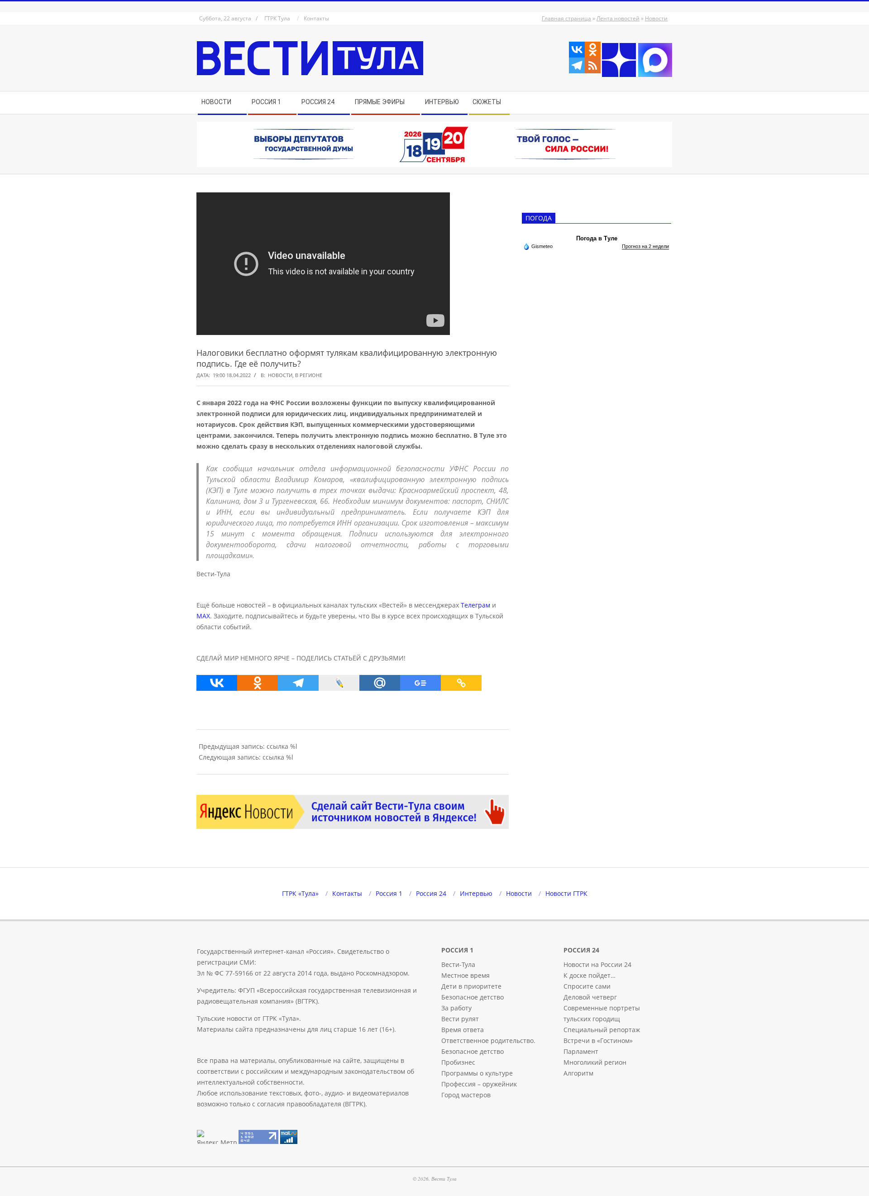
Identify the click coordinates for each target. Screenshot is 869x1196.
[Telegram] (577, 65)
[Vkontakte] (577, 49)
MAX (203, 616)
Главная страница (566, 18)
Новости (656, 18)
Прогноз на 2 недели (645, 246)
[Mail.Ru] (379, 683)
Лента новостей (618, 18)
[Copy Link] (461, 683)
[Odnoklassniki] (593, 49)
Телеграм (475, 605)
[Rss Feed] (593, 65)
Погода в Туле (596, 238)
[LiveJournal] (339, 683)
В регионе (308, 375)
